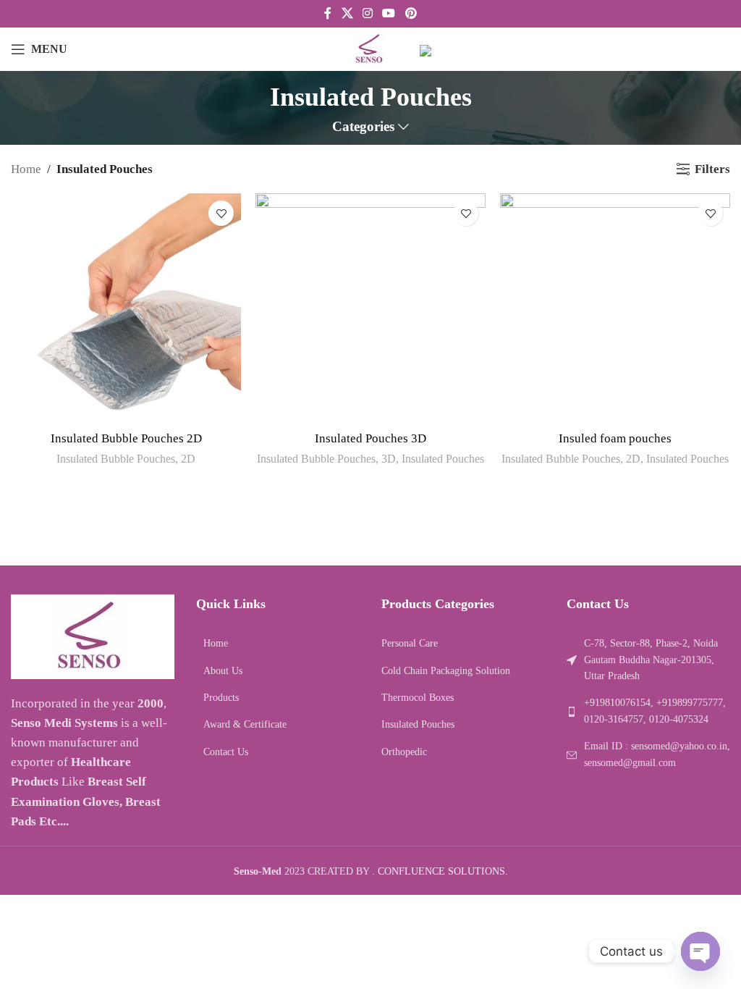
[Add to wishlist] (221, 213)
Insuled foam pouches (615, 438)
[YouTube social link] (389, 13)
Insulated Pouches (443, 459)
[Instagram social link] (367, 13)
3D (388, 459)
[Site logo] (371, 48)
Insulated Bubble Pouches (115, 459)
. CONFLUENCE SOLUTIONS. (440, 871)
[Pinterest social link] (410, 13)
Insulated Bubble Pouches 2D (126, 438)
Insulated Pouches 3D (370, 438)
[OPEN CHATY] (700, 951)
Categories (363, 127)
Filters (712, 169)
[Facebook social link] (328, 13)
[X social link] (346, 13)
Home (26, 169)
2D (188, 459)
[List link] (278, 644)
